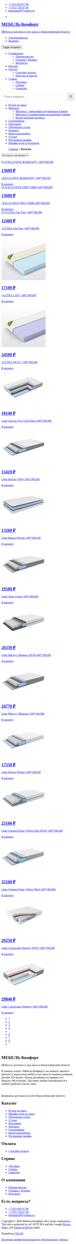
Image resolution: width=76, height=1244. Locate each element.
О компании (15, 53)
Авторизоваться (18, 37)
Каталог (13, 66)
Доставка (21, 82)
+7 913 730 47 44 (18, 7)
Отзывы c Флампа (26, 59)
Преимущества (25, 56)
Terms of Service (23, 1227)
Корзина (13, 40)
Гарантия (21, 88)
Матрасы (13, 108)
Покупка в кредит (26, 75)
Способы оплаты (26, 72)
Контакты (21, 62)
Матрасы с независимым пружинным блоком (43, 114)
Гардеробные (16, 120)
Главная (13, 149)
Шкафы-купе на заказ (21, 1113)
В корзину (7, 184)
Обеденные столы (19, 127)
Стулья (12, 136)
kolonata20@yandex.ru (21, 10)
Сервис (12, 78)
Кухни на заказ (17, 104)
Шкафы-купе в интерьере (23, 143)
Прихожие (14, 124)
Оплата (12, 69)
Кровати (13, 130)
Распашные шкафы (19, 139)
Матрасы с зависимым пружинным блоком (42, 111)
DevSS (19, 1233)
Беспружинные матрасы (30, 117)
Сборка (20, 85)
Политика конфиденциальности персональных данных (34, 1239)
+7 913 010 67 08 (18, 4)
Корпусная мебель (19, 133)
